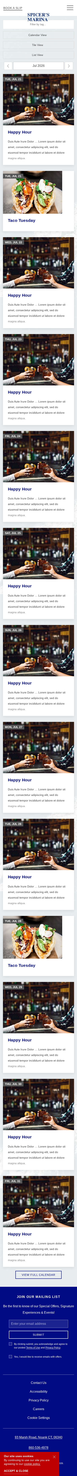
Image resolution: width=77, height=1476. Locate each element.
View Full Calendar (38, 1274)
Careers (38, 1409)
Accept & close (16, 1470)
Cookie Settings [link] (38, 1417)
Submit (38, 1334)
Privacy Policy (52, 1347)
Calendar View (37, 35)
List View (37, 55)
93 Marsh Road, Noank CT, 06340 (38, 1437)
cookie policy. (32, 1463)
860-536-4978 (38, 1447)
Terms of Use (33, 1347)
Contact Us (38, 1382)
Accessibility (38, 1391)
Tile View (37, 45)
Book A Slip (12, 8)
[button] (70, 8)
